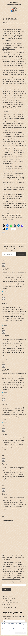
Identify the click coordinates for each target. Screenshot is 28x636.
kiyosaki (11, 219)
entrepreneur (11, 216)
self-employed (10, 214)
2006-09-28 (4, 269)
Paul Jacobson (14, 2)
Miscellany (6, 24)
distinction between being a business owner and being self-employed (13, 47)
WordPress (14, 602)
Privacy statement (11, 630)
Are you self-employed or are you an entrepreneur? (10, 19)
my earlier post (14, 51)
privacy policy (20, 616)
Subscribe (21, 254)
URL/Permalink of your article (12, 582)
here (14, 40)
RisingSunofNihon (5, 268)
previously (5, 74)
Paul (2, 403)
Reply (3, 294)
